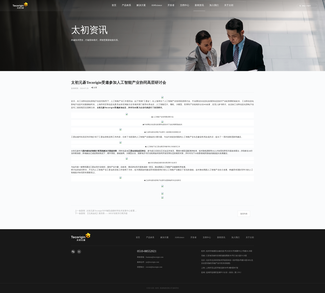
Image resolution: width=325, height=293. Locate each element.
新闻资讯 (221, 237)
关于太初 (250, 237)
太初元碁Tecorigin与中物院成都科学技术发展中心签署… (111, 211)
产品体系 (150, 237)
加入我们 (235, 237)
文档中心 (207, 237)
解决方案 (164, 237)
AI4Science (179, 237)
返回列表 (243, 214)
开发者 (193, 237)
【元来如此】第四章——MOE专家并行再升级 (106, 213)
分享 (95, 88)
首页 (138, 237)
